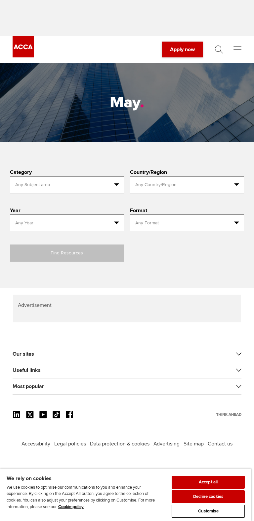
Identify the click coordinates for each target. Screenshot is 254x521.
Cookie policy (71, 506)
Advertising (166, 443)
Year (15, 210)
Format (138, 210)
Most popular (28, 386)
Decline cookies (208, 496)
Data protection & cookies (119, 443)
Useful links (27, 370)
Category (21, 172)
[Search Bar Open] (219, 49)
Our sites (23, 354)
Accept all (208, 482)
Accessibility (35, 443)
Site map (194, 443)
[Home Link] (228, 414)
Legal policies (70, 443)
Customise (208, 511)
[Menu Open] (237, 49)
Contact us (220, 443)
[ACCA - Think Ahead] (23, 55)
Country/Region (148, 172)
